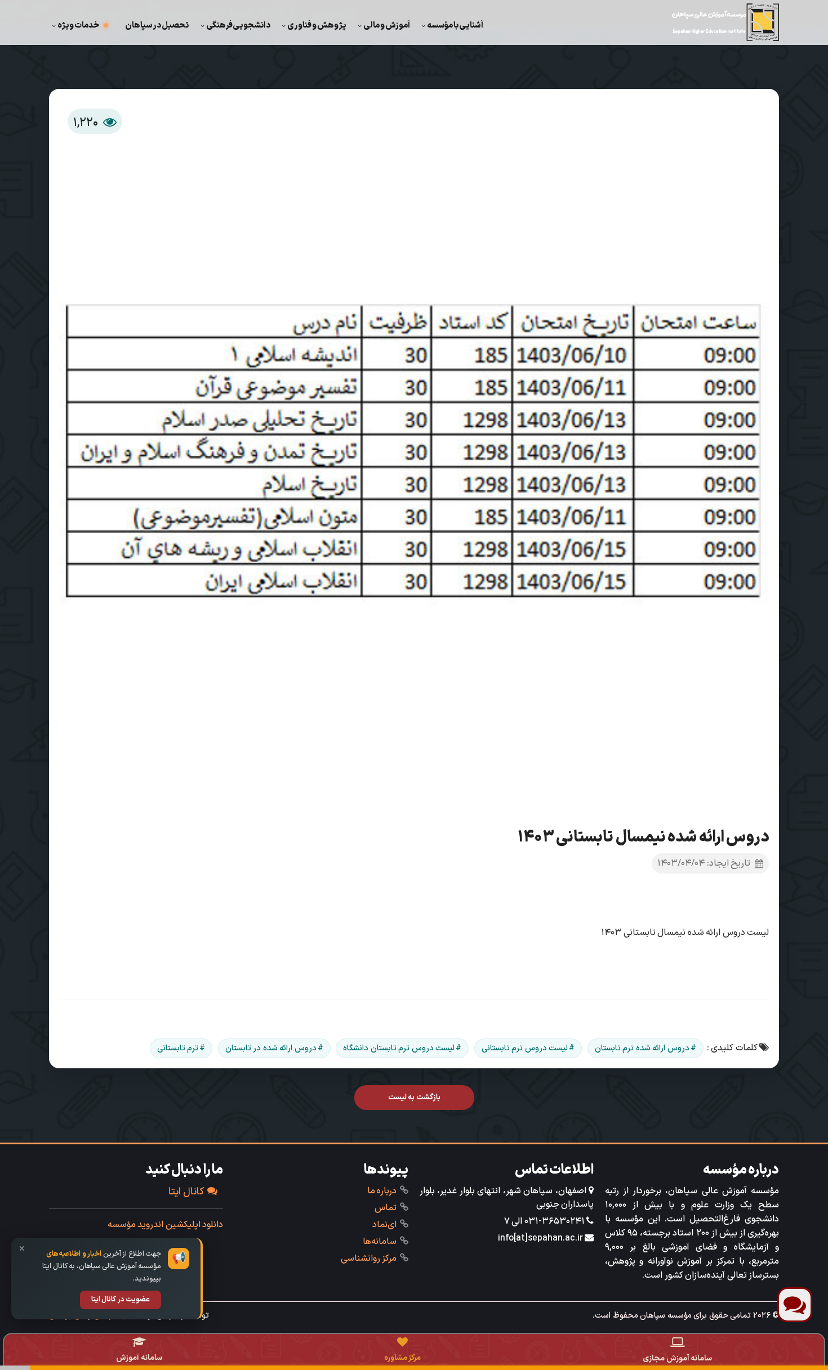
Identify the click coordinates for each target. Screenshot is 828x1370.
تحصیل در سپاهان (157, 25)
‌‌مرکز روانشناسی (369, 1258)
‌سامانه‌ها (380, 1241)
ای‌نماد (384, 1225)
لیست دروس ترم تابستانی (525, 1048)
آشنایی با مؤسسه (455, 25)
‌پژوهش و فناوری (316, 25)
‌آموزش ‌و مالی (386, 25)
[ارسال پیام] (794, 1304)
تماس (386, 1208)
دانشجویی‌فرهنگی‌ (238, 25)
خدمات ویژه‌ (78, 25)
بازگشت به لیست (414, 1097)
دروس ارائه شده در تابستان (271, 1048)
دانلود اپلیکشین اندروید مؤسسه (166, 1225)
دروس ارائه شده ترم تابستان (642, 1048)
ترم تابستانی (178, 1048)
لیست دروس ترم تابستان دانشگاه (399, 1048)
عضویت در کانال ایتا (120, 1299)
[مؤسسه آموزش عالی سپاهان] (725, 22)
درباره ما (382, 1191)
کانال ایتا (186, 1191)
